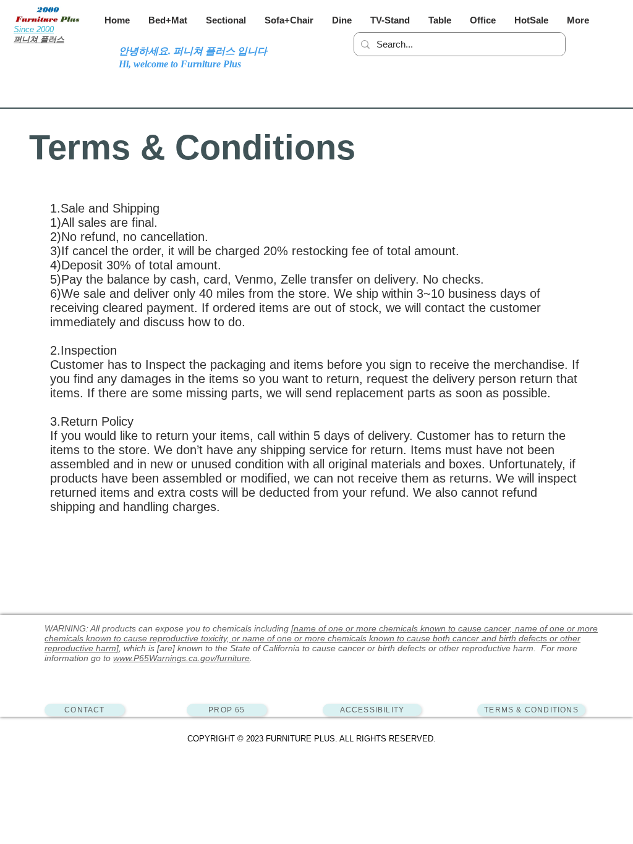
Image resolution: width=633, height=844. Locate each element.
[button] (168, 20)
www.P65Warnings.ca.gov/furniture (181, 658)
